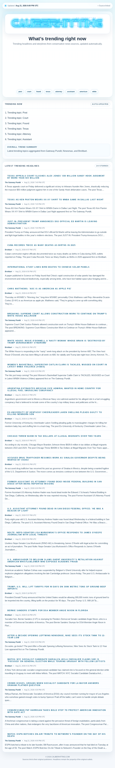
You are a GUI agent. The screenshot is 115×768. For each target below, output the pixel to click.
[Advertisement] (57, 67)
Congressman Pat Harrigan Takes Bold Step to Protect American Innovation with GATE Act (56, 711)
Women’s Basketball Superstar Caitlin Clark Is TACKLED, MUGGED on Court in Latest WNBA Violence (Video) (57, 366)
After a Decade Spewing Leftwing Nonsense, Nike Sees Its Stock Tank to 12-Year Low (56, 637)
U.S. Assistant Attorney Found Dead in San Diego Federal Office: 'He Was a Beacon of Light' (55, 510)
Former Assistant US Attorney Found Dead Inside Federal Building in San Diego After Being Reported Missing (54, 483)
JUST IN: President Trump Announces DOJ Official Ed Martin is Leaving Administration (52, 223)
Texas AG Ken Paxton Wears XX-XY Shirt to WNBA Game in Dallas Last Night (55, 200)
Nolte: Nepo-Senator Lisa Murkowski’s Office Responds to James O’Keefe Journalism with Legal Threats (54, 534)
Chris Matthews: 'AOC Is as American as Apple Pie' (39, 289)
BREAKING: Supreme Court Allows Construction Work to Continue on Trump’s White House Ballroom (57, 315)
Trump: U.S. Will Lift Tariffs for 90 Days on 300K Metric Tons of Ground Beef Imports (56, 588)
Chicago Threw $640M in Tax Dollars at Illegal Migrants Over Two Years (54, 436)
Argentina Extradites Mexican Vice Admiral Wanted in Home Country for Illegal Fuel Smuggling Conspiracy (54, 389)
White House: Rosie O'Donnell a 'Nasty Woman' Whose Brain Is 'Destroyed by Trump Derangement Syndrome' (56, 342)
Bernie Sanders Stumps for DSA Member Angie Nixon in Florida (47, 611)
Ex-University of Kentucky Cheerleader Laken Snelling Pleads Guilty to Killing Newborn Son (54, 413)
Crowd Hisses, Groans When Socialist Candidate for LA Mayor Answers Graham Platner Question (53, 684)
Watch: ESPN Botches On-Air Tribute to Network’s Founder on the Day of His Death (56, 735)
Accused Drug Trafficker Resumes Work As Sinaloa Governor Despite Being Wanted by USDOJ (56, 459)
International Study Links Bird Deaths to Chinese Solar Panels (48, 267)
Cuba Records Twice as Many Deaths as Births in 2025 (41, 245)
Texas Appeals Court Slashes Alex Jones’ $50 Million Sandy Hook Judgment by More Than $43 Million (56, 177)
